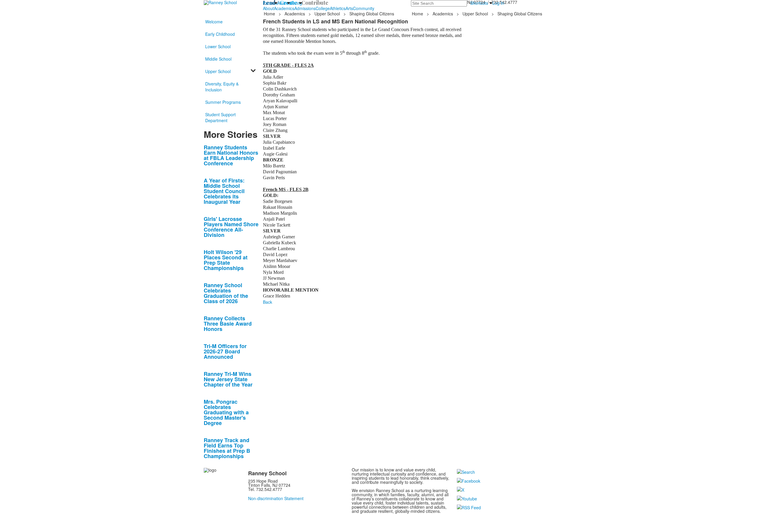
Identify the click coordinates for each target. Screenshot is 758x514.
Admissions (305, 8)
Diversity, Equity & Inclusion (222, 87)
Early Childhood (220, 34)
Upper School (327, 14)
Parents (270, 3)
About (268, 8)
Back (267, 302)
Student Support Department (220, 117)
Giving (296, 3)
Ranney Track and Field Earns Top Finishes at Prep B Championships (227, 448)
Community (363, 8)
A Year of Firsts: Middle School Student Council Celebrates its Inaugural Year (224, 191)
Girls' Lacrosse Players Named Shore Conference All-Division (231, 227)
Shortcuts (479, 3)
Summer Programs (223, 102)
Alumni (283, 3)
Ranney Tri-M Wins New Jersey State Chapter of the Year (228, 379)
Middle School (218, 59)
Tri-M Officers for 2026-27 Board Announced (225, 351)
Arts (349, 8)
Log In (498, 3)
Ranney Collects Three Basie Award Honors (228, 323)
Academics (284, 8)
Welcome (214, 22)
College (323, 8)
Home (270, 14)
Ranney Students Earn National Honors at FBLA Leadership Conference (231, 155)
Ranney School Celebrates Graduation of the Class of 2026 (226, 293)
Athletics (338, 8)
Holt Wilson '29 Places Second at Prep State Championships (226, 260)
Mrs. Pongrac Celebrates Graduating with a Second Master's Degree (226, 412)
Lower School (218, 46)
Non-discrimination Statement (275, 498)
